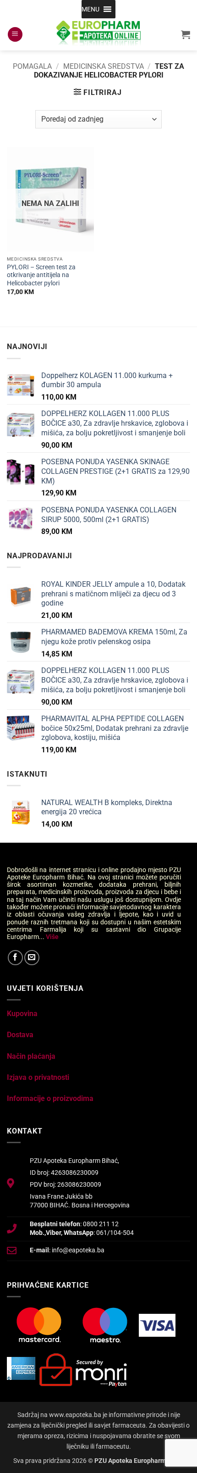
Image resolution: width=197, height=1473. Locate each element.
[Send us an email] (31, 957)
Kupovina (22, 1013)
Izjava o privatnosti (38, 1077)
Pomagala (32, 66)
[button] (90, 9)
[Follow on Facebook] (15, 957)
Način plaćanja (31, 1056)
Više (52, 936)
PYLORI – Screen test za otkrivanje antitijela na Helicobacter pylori (41, 275)
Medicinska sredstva (103, 66)
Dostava (20, 1034)
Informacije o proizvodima (50, 1098)
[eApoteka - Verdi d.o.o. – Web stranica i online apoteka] (98, 34)
